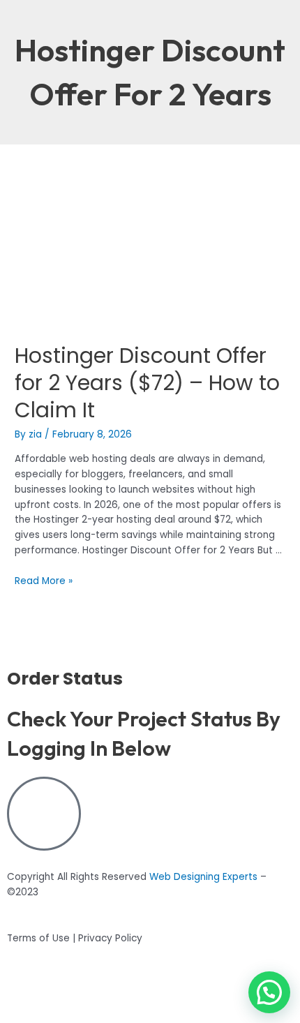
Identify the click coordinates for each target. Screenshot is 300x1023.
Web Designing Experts (203, 876)
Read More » (44, 581)
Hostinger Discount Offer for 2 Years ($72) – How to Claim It (147, 383)
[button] (269, 992)
